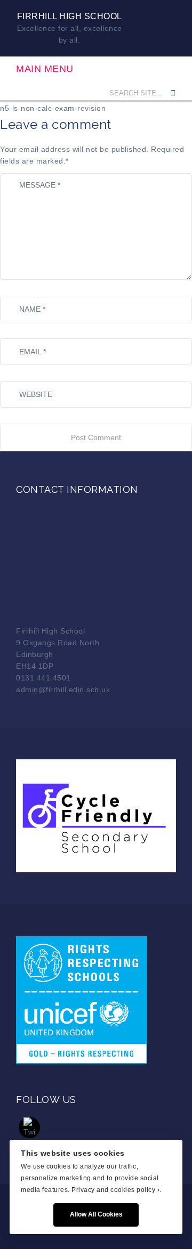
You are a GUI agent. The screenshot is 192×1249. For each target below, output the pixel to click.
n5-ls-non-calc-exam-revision (53, 108)
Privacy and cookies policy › (115, 1190)
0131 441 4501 (43, 678)
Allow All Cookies (96, 1214)
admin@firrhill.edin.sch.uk (63, 689)
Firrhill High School (69, 16)
